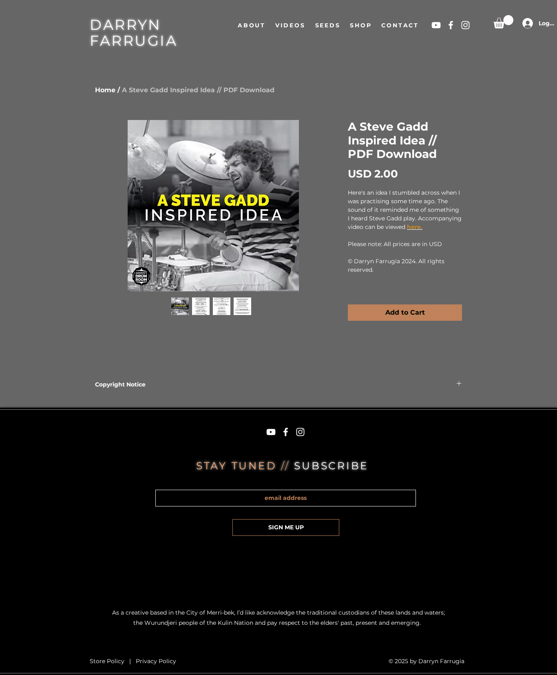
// (287, 466)
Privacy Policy (156, 661)
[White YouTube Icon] (436, 25)
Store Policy (108, 661)
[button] (503, 22)
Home (105, 90)
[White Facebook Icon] (450, 25)
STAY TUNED (238, 466)
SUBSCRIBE (331, 466)
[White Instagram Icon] (465, 25)
